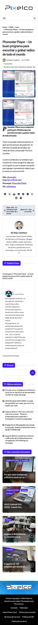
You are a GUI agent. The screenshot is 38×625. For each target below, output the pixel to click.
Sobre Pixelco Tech (10, 612)
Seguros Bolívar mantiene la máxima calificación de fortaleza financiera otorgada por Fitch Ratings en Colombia (19, 439)
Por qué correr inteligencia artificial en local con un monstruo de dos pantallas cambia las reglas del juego (20, 392)
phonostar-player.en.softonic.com (12, 178)
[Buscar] (32, 373)
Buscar (10, 365)
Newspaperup (26, 601)
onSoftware (11, 186)
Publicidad (24, 608)
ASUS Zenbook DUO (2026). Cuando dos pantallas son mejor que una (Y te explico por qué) (19, 403)
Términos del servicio (12, 617)
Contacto (14, 608)
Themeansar (19, 604)
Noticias (8, 520)
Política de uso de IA (19, 621)
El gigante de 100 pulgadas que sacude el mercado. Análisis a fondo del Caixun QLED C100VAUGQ (20, 427)
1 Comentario (8, 64)
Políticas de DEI (28, 617)
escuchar (15, 67)
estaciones (22, 67)
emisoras (8, 67)
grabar (30, 67)
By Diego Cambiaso (13, 60)
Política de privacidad (27, 612)
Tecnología (25, 460)
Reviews (24, 490)
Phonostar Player (19, 183)
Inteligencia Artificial (12, 460)
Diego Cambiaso (20, 233)
